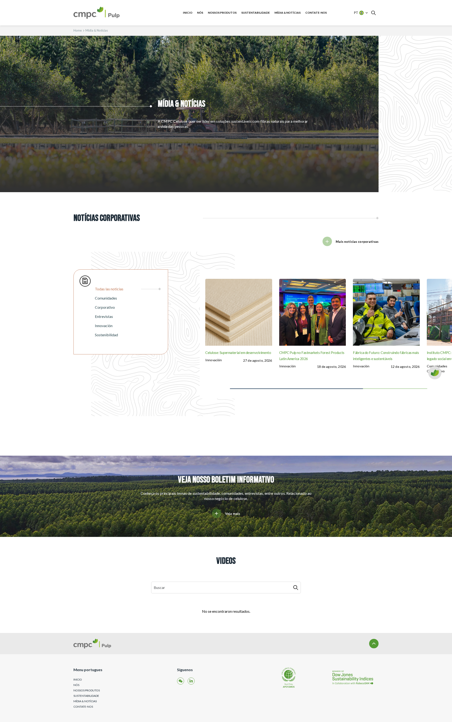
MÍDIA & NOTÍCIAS (287, 12)
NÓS (200, 12)
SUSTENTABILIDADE (255, 12)
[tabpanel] (326, 333)
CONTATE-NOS (316, 12)
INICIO (187, 12)
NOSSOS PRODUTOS (222, 12)
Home (77, 30)
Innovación (213, 360)
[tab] (128, 289)
